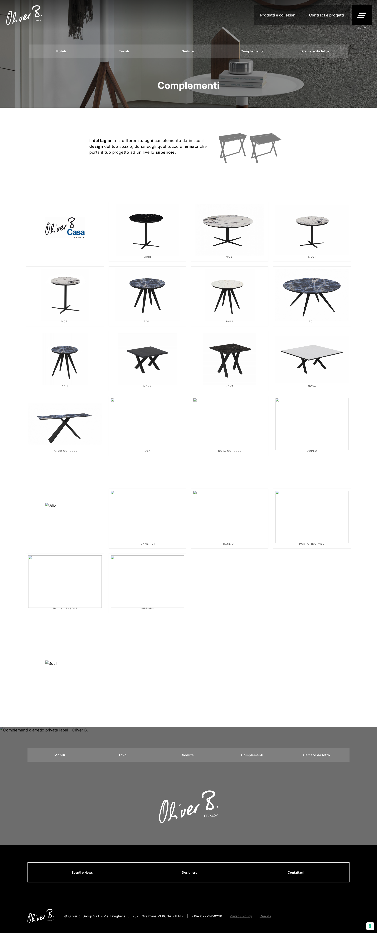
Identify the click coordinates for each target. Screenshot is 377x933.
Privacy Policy (241, 916)
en (359, 28)
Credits (265, 916)
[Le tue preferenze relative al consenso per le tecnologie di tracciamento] (370, 926)
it (364, 28)
